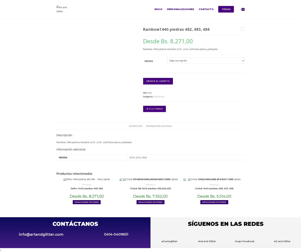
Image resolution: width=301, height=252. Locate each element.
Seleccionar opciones (87, 202)
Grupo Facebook (244, 241)
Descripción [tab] (135, 126)
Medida (149, 61)
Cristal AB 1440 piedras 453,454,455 (150, 188)
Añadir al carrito (158, 81)
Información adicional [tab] (159, 126)
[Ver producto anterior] (242, 29)
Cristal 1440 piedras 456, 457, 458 (214, 188)
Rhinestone (159, 96)
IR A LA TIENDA (154, 109)
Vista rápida (103, 179)
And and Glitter (207, 241)
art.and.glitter (169, 241)
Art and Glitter (282, 241)
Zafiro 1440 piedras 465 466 (87, 188)
